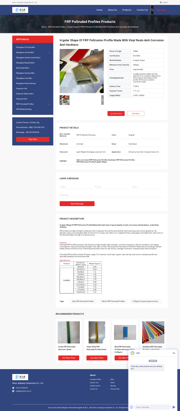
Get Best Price (116, 114)
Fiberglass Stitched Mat (25, 47)
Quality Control (95, 386)
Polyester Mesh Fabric (25, 94)
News (112, 379)
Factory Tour (94, 382)
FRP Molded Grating (23, 109)
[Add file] (131, 407)
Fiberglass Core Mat (24, 78)
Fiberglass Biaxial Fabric (25, 63)
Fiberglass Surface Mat (25, 73)
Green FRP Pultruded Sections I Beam (66, 348)
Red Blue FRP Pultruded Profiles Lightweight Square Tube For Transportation (152, 350)
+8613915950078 (32, 132)
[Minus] (173, 353)
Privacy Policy (114, 389)
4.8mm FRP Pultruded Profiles (113, 301)
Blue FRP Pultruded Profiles (83, 301)
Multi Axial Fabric (22, 68)
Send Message (77, 204)
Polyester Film (21, 99)
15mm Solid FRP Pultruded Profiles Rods (96, 348)
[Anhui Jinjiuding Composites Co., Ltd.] (20, 10)
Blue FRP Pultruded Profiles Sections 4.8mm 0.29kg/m (125, 349)
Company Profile (95, 379)
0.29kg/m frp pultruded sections (145, 301)
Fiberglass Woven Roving (26, 83)
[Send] (174, 407)
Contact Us (93, 389)
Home (43, 27)
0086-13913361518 (36, 127)
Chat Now (33, 139)
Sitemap (113, 386)
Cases (112, 382)
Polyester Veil (21, 89)
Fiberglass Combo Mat (25, 52)
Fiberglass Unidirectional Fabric (28, 58)
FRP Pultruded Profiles (57, 27)
